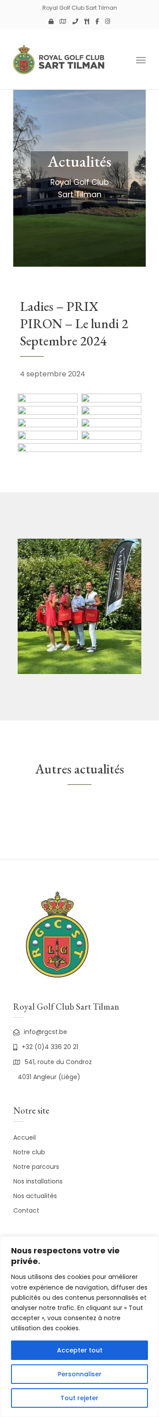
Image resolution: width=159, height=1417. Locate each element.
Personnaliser (80, 1374)
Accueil (24, 1137)
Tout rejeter (79, 1398)
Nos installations (38, 1181)
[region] (79, 1326)
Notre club (29, 1152)
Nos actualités (35, 1195)
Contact (26, 1210)
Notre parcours (36, 1166)
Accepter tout (79, 1350)
